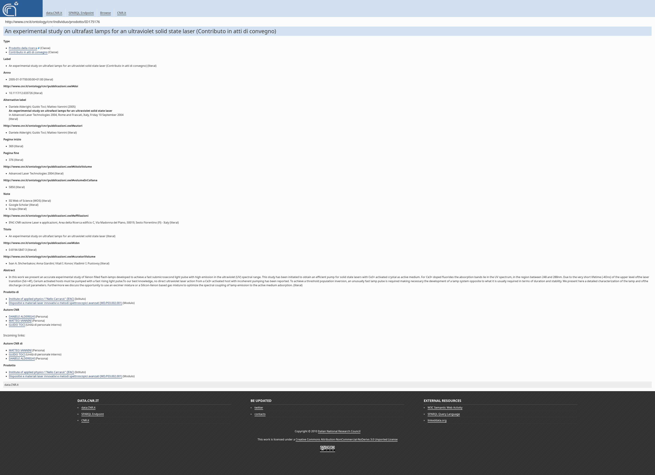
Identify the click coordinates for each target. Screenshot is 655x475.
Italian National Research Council (339, 431)
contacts (260, 414)
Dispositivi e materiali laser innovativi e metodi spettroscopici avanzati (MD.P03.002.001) (65, 303)
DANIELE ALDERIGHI (22, 316)
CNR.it (121, 13)
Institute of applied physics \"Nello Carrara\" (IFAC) (41, 299)
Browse (105, 13)
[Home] (21, 8)
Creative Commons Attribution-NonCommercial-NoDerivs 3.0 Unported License (347, 439)
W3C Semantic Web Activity (445, 407)
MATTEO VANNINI (20, 321)
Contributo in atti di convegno (28, 52)
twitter (258, 407)
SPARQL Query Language (444, 414)
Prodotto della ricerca (23, 48)
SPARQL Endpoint (81, 13)
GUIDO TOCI (17, 325)
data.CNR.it (54, 13)
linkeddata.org (437, 420)
